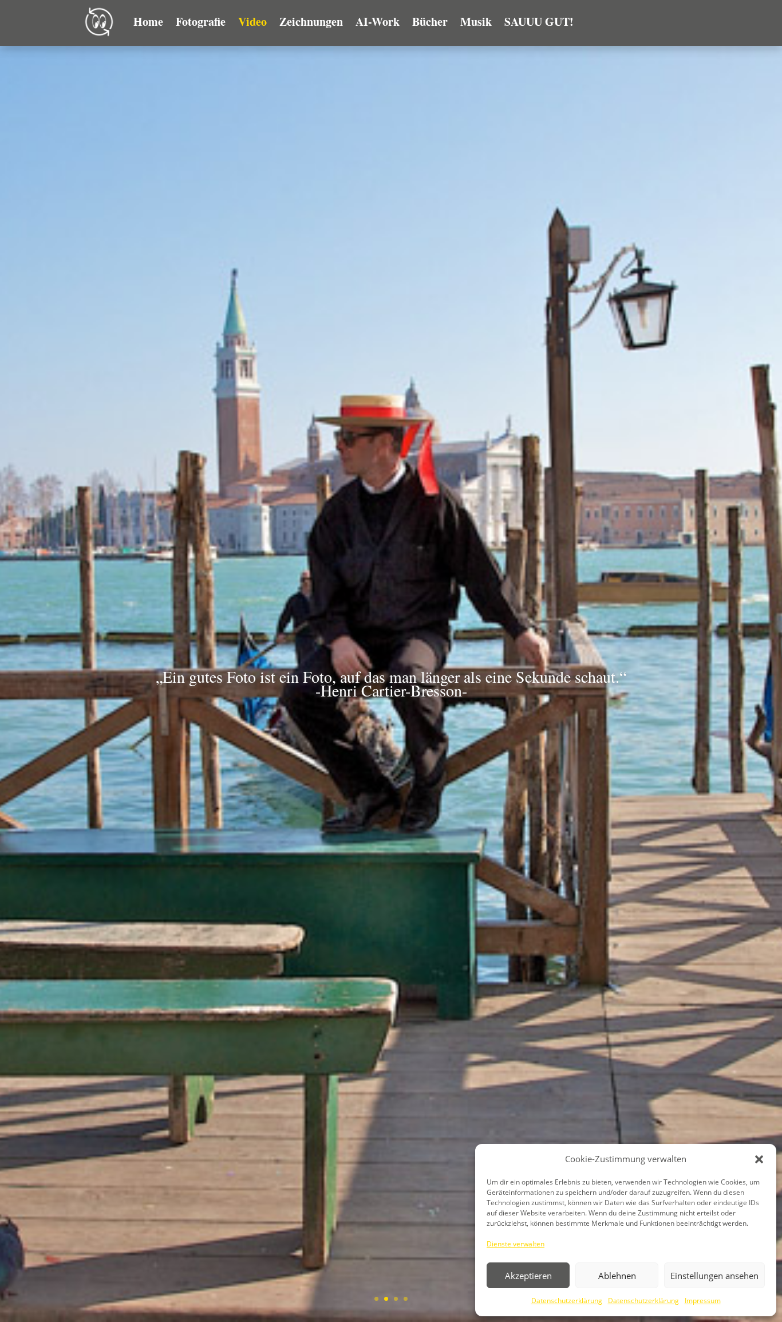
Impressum (703, 1300)
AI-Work (378, 21)
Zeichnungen (311, 21)
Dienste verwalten (515, 1244)
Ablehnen (617, 1275)
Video (252, 21)
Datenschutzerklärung (566, 1300)
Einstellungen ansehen (714, 1275)
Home (148, 21)
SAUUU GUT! (539, 21)
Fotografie (201, 21)
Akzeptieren (528, 1275)
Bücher (430, 21)
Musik (476, 21)
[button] (759, 1159)
